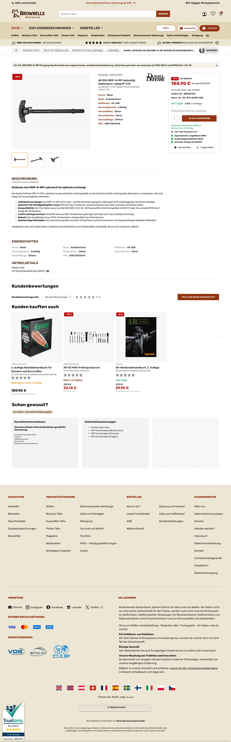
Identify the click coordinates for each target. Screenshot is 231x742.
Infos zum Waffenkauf (172, 513)
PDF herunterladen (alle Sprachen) (107, 430)
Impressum (200, 535)
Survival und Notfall (92, 528)
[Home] (15, 50)
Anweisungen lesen (100, 427)
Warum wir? (133, 506)
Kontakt (199, 550)
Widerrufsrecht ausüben (208, 513)
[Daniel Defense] (155, 77)
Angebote (212, 28)
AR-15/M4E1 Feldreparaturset (81, 367)
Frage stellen (207, 147)
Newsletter (14, 535)
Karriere (199, 521)
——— (207, 35)
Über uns (199, 506)
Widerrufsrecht (135, 528)
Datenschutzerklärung (207, 543)
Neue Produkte (16, 521)
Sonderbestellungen (171, 521)
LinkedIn (77, 607)
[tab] (32, 412)
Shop (15, 28)
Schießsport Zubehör (119, 35)
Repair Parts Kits (69, 391)
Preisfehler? (201, 565)
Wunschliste (214, 14)
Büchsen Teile (29, 35)
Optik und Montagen (178, 35)
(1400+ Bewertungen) (124, 43)
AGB (129, 521)
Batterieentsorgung (206, 572)
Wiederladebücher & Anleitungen (23, 394)
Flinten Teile (68, 35)
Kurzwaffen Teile (49, 35)
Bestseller (14, 513)
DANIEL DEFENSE (110, 75)
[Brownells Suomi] (138, 688)
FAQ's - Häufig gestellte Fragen (98, 543)
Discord (17, 607)
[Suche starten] (163, 14)
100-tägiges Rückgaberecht (202, 2)
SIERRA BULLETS (19, 364)
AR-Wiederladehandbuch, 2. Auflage (137, 367)
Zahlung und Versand (172, 506)
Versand (196, 90)
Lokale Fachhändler (138, 513)
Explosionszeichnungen (50, 28)
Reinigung (197, 35)
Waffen (15, 35)
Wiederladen (97, 35)
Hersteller (90, 28)
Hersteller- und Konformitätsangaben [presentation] (32, 412)
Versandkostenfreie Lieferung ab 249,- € (110, 2)
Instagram (37, 607)
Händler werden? (204, 528)
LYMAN (119, 364)
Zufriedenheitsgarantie (208, 558)
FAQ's (166, 28)
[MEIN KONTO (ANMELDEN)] (205, 14)
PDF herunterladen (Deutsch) (105, 433)
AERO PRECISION (71, 364)
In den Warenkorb (199, 118)
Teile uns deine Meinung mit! (198, 297)
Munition (85, 535)
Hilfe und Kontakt (25, 2)
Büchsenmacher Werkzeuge (149, 35)
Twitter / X (97, 607)
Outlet (84, 550)
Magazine (83, 35)
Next (222, 336)
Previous (7, 336)
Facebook (57, 607)
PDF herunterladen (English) (104, 436)
